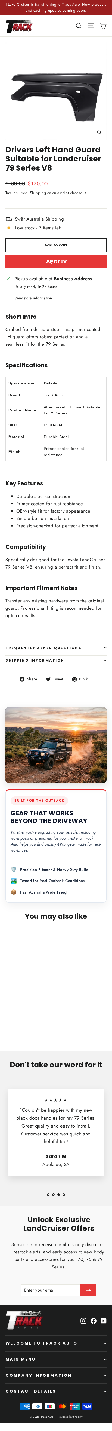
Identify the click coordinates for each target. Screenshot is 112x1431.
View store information (33, 298)
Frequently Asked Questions (43, 647)
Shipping (38, 193)
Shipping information (34, 660)
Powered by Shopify (70, 1417)
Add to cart (39, 1022)
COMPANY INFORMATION (38, 1375)
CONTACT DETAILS (30, 1391)
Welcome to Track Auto (41, 1343)
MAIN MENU (20, 1359)
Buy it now (56, 261)
